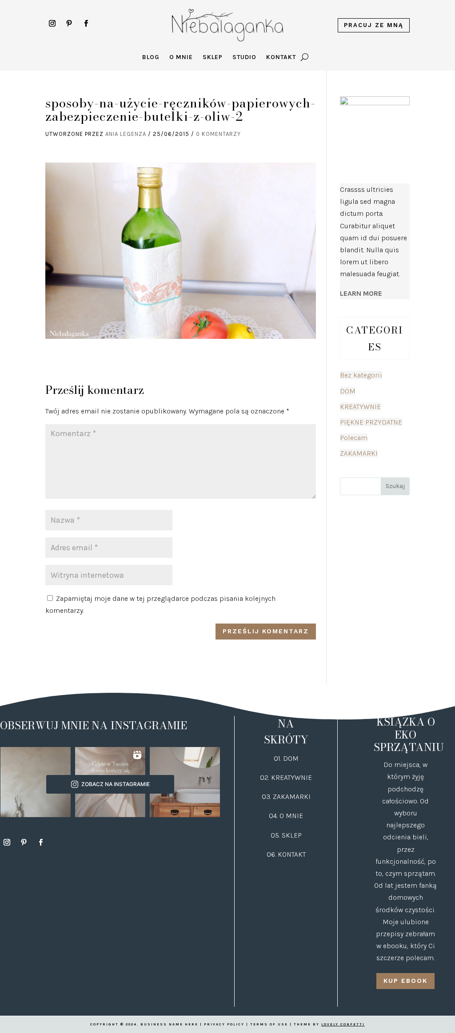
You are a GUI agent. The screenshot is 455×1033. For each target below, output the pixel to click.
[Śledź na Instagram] (52, 23)
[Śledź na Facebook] (85, 23)
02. (265, 777)
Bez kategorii (361, 375)
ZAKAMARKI (359, 453)
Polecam (353, 437)
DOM (347, 391)
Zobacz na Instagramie (115, 784)
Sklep (213, 57)
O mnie (181, 57)
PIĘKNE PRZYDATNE (371, 422)
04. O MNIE (286, 815)
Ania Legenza (125, 134)
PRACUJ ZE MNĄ (373, 25)
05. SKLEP (286, 835)
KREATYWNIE (360, 406)
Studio (244, 57)
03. (267, 796)
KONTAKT (292, 854)
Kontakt (281, 57)
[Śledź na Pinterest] (69, 23)
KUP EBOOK (405, 980)
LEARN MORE (361, 293)
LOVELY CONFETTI (343, 1024)
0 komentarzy (218, 134)
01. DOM (286, 758)
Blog (151, 57)
